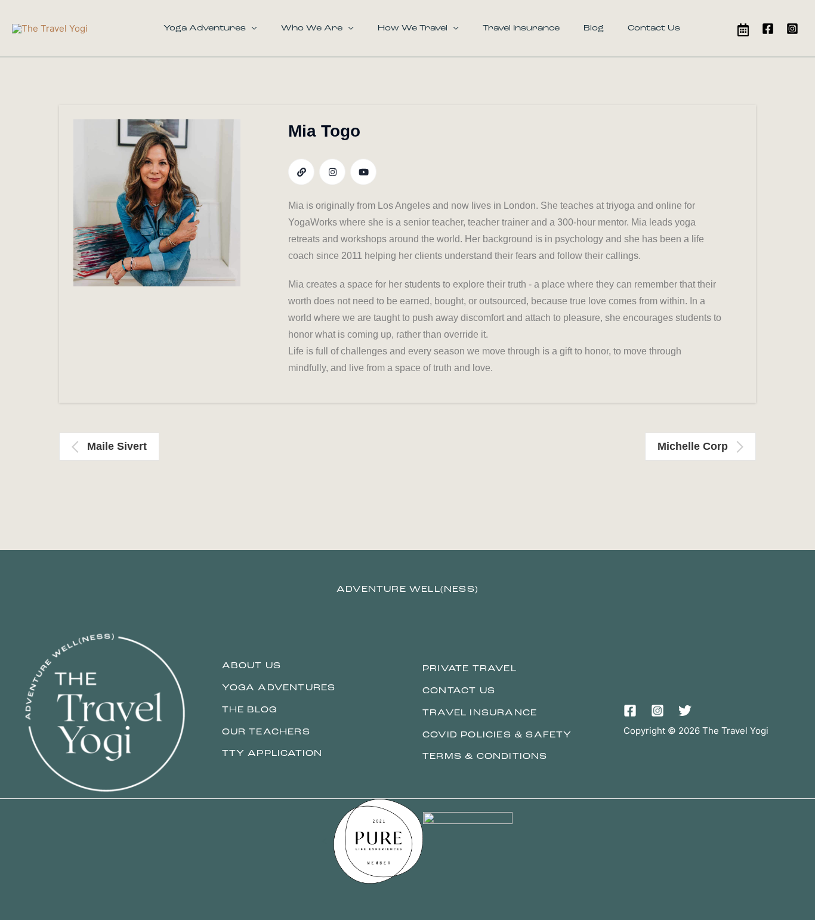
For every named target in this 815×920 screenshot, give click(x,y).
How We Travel (412, 28)
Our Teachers (266, 732)
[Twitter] (684, 710)
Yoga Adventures (204, 28)
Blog (594, 28)
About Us (252, 666)
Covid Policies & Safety (497, 735)
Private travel (469, 669)
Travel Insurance (521, 28)
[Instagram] (792, 28)
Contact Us (654, 28)
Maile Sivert (117, 446)
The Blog (249, 710)
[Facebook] (768, 28)
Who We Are (311, 28)
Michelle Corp (692, 446)
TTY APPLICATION (272, 753)
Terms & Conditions (485, 756)
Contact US (458, 691)
